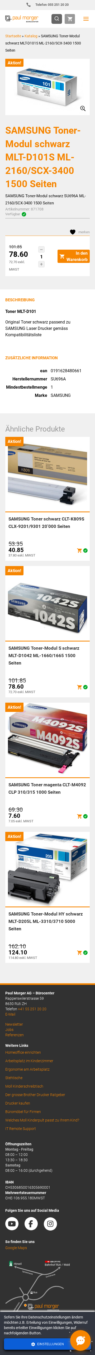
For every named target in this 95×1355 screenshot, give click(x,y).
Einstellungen (50, 1344)
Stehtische (13, 1078)
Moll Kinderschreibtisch (24, 1086)
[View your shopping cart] (70, 19)
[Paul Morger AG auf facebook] (34, 1228)
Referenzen (14, 1035)
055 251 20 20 (52, 5)
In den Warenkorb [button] (77, 256)
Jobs (9, 1030)
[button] (41, 249)
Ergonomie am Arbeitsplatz (27, 1069)
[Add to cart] (79, 550)
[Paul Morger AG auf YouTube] (14, 1228)
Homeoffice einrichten (23, 1052)
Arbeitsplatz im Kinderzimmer (29, 1061)
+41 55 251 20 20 (32, 1009)
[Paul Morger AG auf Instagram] (53, 1228)
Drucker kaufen (17, 1103)
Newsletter (14, 1024)
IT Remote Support (20, 1129)
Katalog (31, 36)
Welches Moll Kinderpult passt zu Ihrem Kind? (42, 1120)
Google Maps (16, 1248)
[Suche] (58, 19)
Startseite (13, 36)
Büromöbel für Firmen (23, 1112)
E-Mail (10, 1014)
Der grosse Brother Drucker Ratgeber (35, 1095)
